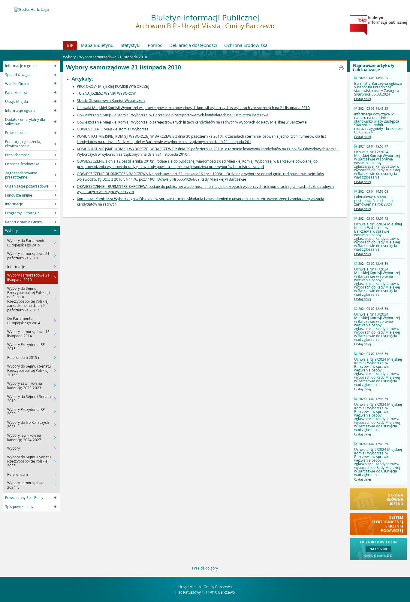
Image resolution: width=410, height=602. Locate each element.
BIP (70, 45)
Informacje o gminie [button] (21, 65)
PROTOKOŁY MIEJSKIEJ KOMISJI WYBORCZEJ (113, 86)
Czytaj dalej (362, 99)
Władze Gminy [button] (17, 83)
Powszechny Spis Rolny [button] (24, 497)
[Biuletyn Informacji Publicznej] (378, 34)
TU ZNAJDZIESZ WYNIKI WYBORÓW (106, 93)
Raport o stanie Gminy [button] (23, 221)
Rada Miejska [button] (16, 92)
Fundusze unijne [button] (18, 195)
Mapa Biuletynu (97, 45)
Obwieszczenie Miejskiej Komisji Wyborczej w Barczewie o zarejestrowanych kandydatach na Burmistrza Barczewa (172, 114)
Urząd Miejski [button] (16, 101)
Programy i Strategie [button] (22, 212)
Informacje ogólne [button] (20, 110)
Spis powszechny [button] (19, 506)
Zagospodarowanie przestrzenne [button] (21, 174)
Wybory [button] (11, 230)
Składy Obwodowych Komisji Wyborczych (111, 100)
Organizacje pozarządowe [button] (27, 186)
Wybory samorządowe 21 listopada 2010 (113, 56)
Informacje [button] (14, 203)
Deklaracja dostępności (193, 45)
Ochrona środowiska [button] (22, 163)
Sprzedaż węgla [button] (18, 74)
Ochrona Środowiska (245, 45)
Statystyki (130, 45)
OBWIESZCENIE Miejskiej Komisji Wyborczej (113, 129)
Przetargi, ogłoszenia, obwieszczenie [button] (23, 143)
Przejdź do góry (205, 568)
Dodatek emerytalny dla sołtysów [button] (25, 121)
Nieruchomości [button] (17, 154)
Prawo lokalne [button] (17, 132)
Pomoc (155, 45)
